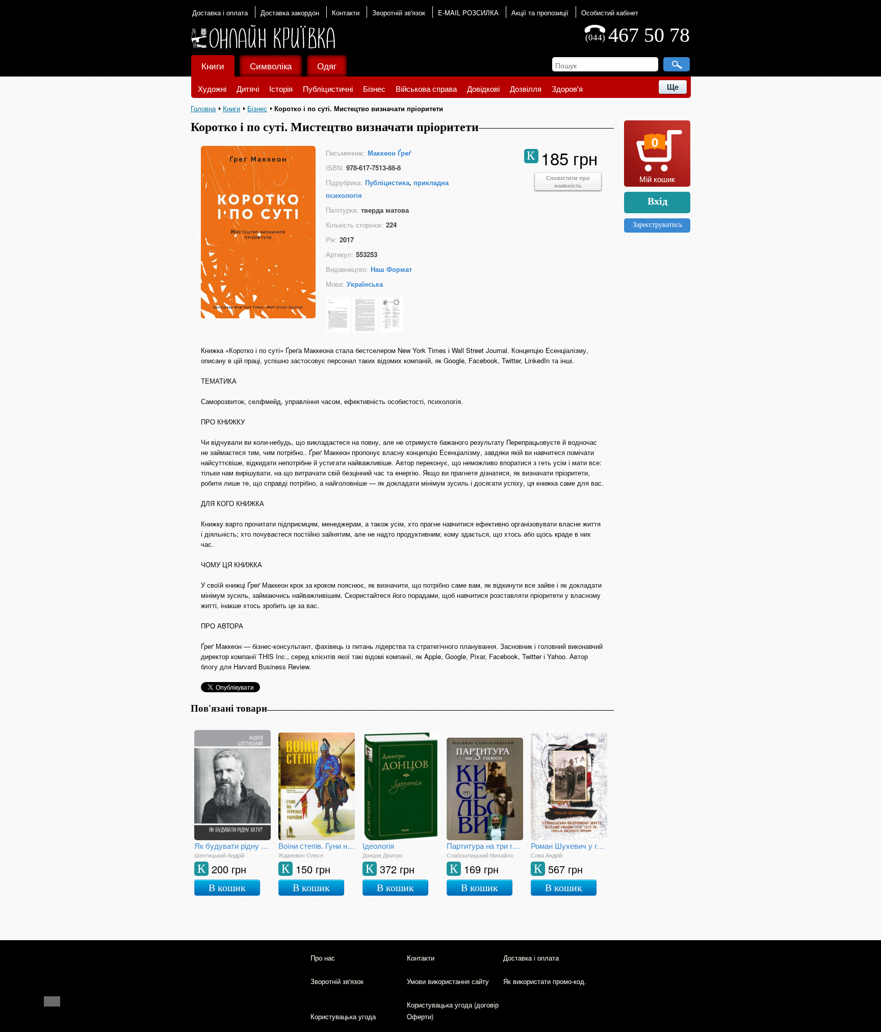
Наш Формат (391, 269)
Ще (673, 87)
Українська (365, 284)
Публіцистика (387, 182)
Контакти (345, 12)
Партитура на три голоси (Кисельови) (485, 845)
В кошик (227, 887)
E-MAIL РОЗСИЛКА (468, 12)
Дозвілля (525, 88)
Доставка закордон (290, 12)
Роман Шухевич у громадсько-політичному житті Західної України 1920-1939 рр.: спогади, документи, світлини (569, 845)
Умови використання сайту (448, 981)
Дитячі (248, 88)
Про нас (322, 958)
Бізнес (374, 88)
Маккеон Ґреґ (389, 153)
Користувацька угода (343, 1016)
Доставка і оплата (220, 12)
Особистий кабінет (609, 12)
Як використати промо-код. (544, 981)
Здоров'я (567, 88)
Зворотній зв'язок (398, 12)
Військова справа (426, 88)
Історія (281, 88)
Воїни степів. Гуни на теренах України (316, 845)
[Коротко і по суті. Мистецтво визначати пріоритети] (258, 315)
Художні (212, 88)
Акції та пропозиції (539, 12)
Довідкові (483, 88)
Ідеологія (378, 845)
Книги (212, 65)
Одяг (326, 65)
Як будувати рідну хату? (232, 845)
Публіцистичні (328, 88)
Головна (203, 108)
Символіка (271, 65)
